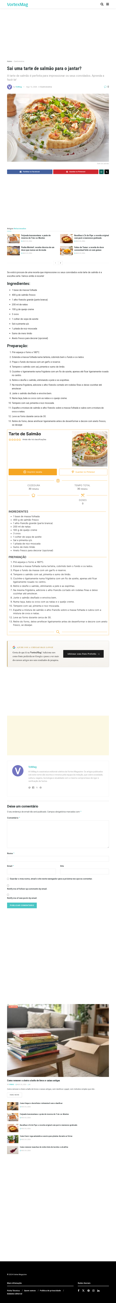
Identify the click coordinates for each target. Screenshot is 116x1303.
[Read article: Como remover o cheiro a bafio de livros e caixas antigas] (58, 1040)
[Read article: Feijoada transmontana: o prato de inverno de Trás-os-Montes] (13, 238)
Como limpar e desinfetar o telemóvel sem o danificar (41, 1103)
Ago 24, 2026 (26, 1139)
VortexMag (17, 4)
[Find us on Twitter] (83, 1290)
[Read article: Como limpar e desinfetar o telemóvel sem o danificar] (12, 1106)
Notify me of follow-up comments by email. (27, 889)
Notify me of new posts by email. (22, 898)
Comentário (13, 817)
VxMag (19, 87)
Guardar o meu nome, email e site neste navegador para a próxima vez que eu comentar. (51, 879)
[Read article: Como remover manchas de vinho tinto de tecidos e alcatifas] (12, 1150)
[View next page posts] (60, 263)
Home (9, 61)
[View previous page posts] (55, 263)
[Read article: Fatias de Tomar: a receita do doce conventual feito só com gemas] (66, 250)
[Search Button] (102, 4)
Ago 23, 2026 (27, 253)
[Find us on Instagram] (93, 1290)
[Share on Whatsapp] (101, 172)
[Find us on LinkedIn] (98, 1290)
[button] (10, 439)
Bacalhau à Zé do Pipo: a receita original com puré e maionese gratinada (48, 1125)
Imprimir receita (34, 472)
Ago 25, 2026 (27, 241)
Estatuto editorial (14, 1294)
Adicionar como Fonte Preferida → (83, 653)
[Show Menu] (107, 4)
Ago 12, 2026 (31, 87)
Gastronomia (19, 61)
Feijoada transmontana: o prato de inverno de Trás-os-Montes (44, 1114)
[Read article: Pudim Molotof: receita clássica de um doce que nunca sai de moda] (13, 250)
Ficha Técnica (13, 1291)
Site (62, 866)
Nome (11, 853)
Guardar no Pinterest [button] (85, 472)
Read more (16, 1095)
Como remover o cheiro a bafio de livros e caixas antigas (33, 1080)
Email (10, 866)
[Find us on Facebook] (78, 1290)
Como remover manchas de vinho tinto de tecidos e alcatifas (44, 1147)
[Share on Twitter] (106, 172)
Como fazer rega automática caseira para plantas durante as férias (46, 1136)
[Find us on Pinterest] (88, 1290)
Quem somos (30, 1291)
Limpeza (13, 1007)
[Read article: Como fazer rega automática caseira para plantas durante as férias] (12, 1139)
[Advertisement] (58, 735)
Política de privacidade (50, 1291)
